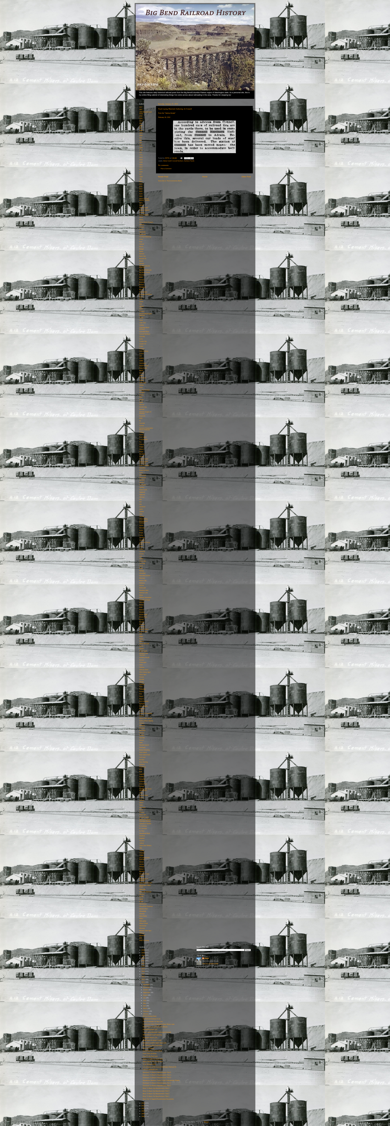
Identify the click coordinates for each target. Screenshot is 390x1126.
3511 (140, 145)
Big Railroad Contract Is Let (151, 1019)
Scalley (141, 776)
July (144, 998)
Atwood (141, 244)
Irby (140, 504)
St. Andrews (143, 826)
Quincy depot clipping (146, 721)
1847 (140, 109)
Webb (141, 899)
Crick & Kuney (143, 351)
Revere (141, 740)
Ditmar (141, 380)
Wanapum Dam (144, 874)
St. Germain (143, 828)
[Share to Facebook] (191, 158)
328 (140, 140)
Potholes (142, 703)
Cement (141, 311)
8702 (140, 186)
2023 (143, 958)
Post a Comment (166, 168)
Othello (141, 682)
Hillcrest (141, 497)
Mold (140, 607)
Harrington (142, 485)
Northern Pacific (189, 161)
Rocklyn (141, 759)
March (145, 1008)
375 (140, 152)
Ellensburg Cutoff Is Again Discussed (154, 1043)
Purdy (141, 711)
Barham (141, 253)
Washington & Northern (143, 879)
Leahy (141, 549)
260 (140, 123)
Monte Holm (143, 617)
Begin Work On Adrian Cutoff (152, 1040)
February (146, 1011)
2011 (143, 1108)
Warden (141, 876)
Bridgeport (142, 287)
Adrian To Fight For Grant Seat (153, 1059)
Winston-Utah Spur (145, 930)
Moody (141, 619)
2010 (143, 1111)
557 (140, 174)
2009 (143, 1114)
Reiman (141, 733)
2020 (143, 966)
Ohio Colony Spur (145, 672)
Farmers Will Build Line (150, 1069)
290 (140, 128)
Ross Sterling (143, 762)
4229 (140, 172)
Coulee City (143, 341)
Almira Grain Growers (146, 222)
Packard (142, 684)
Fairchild (142, 423)
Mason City (142, 580)
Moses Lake (143, 631)
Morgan (141, 622)
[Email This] (185, 158)
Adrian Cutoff (167, 161)
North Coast (143, 651)
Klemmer (142, 528)
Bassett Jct (142, 258)
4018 (140, 160)
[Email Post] (181, 158)
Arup (140, 241)
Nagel (141, 636)
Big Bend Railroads (145, 270)
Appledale (142, 232)
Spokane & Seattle (145, 823)
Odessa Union (143, 669)
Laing (141, 535)
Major (141, 568)
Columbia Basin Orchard (144, 328)
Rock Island (143, 752)
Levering (142, 551)
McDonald (142, 588)
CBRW (141, 306)
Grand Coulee (143, 459)
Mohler (141, 605)
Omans (141, 677)
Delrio (141, 370)
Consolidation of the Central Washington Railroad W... (160, 1067)
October (146, 990)
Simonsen (142, 807)
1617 (140, 107)
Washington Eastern (145, 883)
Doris (141, 387)
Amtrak (141, 227)
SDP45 (206, 958)
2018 (143, 971)
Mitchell (141, 602)
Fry (140, 442)
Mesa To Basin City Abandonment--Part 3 (156, 1091)
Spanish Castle (144, 817)
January (146, 1014)
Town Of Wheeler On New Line (153, 1021)
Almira (141, 219)
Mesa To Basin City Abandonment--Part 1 (156, 1096)
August (145, 995)
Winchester (142, 926)
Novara (141, 660)
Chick (141, 320)
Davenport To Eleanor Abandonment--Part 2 (157, 1083)
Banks (141, 251)
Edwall (141, 399)
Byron (141, 297)
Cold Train (142, 322)
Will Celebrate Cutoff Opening (152, 1035)
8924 (140, 189)
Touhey (141, 850)
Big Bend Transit (144, 272)
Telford (141, 843)
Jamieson (142, 506)
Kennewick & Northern (143, 522)
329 (140, 142)
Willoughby (142, 921)
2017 (143, 974)
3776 (140, 155)
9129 (140, 194)
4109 (140, 162)
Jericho (141, 516)
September (147, 992)
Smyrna (141, 812)
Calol (140, 299)
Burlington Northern (145, 294)
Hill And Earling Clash (149, 1016)
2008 (143, 1116)
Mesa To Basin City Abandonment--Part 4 (156, 1088)
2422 (140, 121)
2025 (143, 952)
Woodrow (142, 935)
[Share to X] (189, 158)
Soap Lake (142, 814)
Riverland (142, 747)
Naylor (141, 639)
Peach (141, 696)
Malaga (141, 571)
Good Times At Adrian (150, 1053)
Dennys (141, 373)
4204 (140, 164)
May (144, 1003)
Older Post (246, 177)
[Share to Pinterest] (193, 158)
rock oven (142, 757)
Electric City (143, 407)
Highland (142, 492)
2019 (143, 969)
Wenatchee (143, 904)
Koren (141, 530)
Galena (141, 444)
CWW (141, 361)
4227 (140, 169)
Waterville (142, 889)
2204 (140, 116)
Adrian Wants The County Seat (152, 1061)
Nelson (141, 641)
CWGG (141, 358)
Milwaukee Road (144, 600)
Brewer (141, 284)
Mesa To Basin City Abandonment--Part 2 (156, 1093)
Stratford (142, 836)
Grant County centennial (143, 462)
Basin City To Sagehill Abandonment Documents (158, 1099)
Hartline (141, 487)
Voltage (141, 866)
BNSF (141, 277)
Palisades (142, 689)
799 (140, 179)
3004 (140, 133)
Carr (140, 304)
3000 (140, 130)
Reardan (142, 728)
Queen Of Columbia (145, 713)
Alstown (141, 224)
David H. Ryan (143, 365)
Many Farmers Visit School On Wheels (155, 1027)
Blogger (206, 1122)
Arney (141, 239)
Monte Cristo (143, 614)
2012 (143, 1106)
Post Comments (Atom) (174, 181)
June (145, 1000)
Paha (141, 686)
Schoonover (143, 784)
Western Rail (143, 909)
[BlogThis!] (187, 158)
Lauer (141, 546)
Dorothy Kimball (144, 390)
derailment (142, 378)
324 (140, 138)
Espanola (142, 416)
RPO (140, 769)
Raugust (142, 725)
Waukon (141, 894)
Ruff (140, 772)
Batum (141, 261)
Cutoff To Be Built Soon (150, 1056)
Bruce (141, 289)
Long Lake (142, 561)
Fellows (141, 432)
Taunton (142, 840)
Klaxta (141, 525)
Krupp (141, 532)
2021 (143, 963)
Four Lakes (143, 437)
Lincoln (141, 554)
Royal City (142, 767)
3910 (140, 157)
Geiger (141, 447)
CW (140, 356)
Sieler (141, 805)
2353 (140, 118)
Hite (140, 499)
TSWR (141, 855)
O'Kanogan (142, 662)
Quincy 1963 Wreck (145, 718)
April (144, 1006)
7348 (140, 177)
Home (204, 177)
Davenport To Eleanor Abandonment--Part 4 (157, 1075)
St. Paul (141, 831)
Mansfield (142, 573)
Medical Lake (143, 592)
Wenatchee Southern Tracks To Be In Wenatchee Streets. (161, 1080)
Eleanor (141, 404)
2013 (143, 1103)
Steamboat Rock (144, 833)
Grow (141, 472)
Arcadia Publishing (145, 237)
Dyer (140, 397)
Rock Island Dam (144, 755)
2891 (140, 126)
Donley (141, 385)
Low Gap (142, 563)
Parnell (141, 691)
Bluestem (142, 275)
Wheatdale (142, 911)
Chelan (141, 318)
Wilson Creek (143, 923)
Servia (141, 797)
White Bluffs (143, 916)
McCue (141, 585)
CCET (141, 309)
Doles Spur (142, 382)
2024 (143, 955)
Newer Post (163, 177)
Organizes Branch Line (150, 1037)
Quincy (141, 716)
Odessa (141, 667)
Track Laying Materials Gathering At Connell (157, 1032)
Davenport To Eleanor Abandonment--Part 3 (157, 1077)
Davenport (142, 363)
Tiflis (140, 848)
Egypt (141, 402)
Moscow (142, 626)
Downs (141, 395)
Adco (140, 203)
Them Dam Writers (145, 845)
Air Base (142, 212)
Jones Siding (143, 519)
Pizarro (141, 699)
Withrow (141, 933)
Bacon (141, 246)
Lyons (141, 566)
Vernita (141, 864)
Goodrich (142, 454)
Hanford (141, 480)
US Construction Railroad (144, 858)
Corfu (141, 339)
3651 (140, 150)
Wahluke (142, 871)
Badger (141, 249)
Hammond (142, 477)
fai (140, 421)
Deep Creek (143, 368)
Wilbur (141, 918)
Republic (142, 737)
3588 (140, 147)
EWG (141, 418)
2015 (143, 979)
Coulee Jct (142, 344)
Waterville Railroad (145, 892)
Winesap (142, 928)
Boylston (142, 282)
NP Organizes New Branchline (152, 1045)
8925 (140, 191)
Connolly (142, 336)
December (146, 984)
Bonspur (142, 279)
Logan (141, 558)
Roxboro (142, 764)
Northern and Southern (143, 654)
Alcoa (141, 217)
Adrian (141, 205)
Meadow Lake (143, 590)
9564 (140, 196)
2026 (143, 950)
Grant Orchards (144, 465)
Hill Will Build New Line (150, 1029)
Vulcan (141, 869)
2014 (143, 982)
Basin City (142, 256)
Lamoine (142, 537)
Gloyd (141, 451)
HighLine (142, 494)
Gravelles (142, 468)
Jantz (141, 509)
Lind (140, 556)
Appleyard (142, 234)
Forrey (141, 434)
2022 (143, 960)
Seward (141, 800)
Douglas (142, 392)
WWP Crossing (144, 940)
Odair (141, 665)
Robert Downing (144, 750)
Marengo (142, 578)
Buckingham (143, 292)
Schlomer (142, 781)
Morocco (142, 624)
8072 (140, 181)
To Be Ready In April (149, 1064)
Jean (140, 514)
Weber (141, 901)
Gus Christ (142, 475)
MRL (140, 634)
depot (141, 375)
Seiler (141, 793)
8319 (140, 184)
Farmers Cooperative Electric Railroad (146, 428)
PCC (140, 694)
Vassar (141, 862)
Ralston (141, 723)
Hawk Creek (143, 489)
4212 (140, 167)
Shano (141, 802)
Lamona (142, 540)
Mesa (141, 595)
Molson (141, 609)
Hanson (141, 482)
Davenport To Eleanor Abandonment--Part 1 (157, 1085)
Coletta (141, 325)
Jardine (141, 511)
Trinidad (141, 853)
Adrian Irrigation (144, 210)
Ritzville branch (144, 745)
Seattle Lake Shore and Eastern (145, 789)
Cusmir (141, 353)
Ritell (140, 742)
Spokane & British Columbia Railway (145, 820)
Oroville (141, 679)
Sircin (141, 810)
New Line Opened (148, 1048)
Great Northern (144, 470)
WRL (140, 938)
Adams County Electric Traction (144, 199)
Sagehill (141, 774)
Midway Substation (145, 597)
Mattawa (142, 583)
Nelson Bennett (144, 643)
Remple (141, 735)
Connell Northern (177, 161)
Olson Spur (142, 674)
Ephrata (141, 409)
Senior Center (143, 795)
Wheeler (142, 913)
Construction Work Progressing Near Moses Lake (158, 1024)
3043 (140, 135)
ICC (140, 502)
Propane (142, 708)
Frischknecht (143, 439)
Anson (141, 229)
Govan (141, 456)
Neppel (141, 648)
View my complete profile (210, 963)
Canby (141, 301)
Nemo (141, 646)
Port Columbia (143, 701)
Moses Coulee (143, 629)
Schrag (141, 786)
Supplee (142, 838)
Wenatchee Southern (146, 906)
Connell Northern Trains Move (152, 1051)
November (146, 987)
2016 (143, 977)
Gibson (141, 449)
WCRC (141, 896)
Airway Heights (144, 215)
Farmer (141, 425)
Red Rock (142, 730)
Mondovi (142, 612)
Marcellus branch (144, 575)
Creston (141, 348)
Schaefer (142, 779)
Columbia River (144, 331)
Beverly (141, 263)
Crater (141, 346)
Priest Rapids (143, 706)
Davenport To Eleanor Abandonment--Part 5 (157, 1072)
